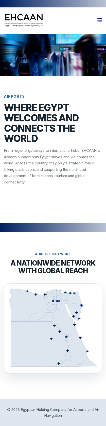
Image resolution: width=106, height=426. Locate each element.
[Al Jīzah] (42, 310)
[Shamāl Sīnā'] (74, 298)
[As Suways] (64, 305)
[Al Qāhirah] (58, 305)
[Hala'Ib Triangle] (87, 362)
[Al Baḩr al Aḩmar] (71, 337)
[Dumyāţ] (60, 291)
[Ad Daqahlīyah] (59, 293)
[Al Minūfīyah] (54, 298)
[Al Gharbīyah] (55, 295)
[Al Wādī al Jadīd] (40, 343)
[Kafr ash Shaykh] (54, 291)
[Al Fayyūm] (50, 307)
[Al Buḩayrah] (49, 296)
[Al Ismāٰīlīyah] (64, 295)
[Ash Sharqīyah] (59, 297)
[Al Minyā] (45, 317)
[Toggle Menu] (99, 20)
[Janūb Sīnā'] (74, 312)
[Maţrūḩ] (29, 304)
